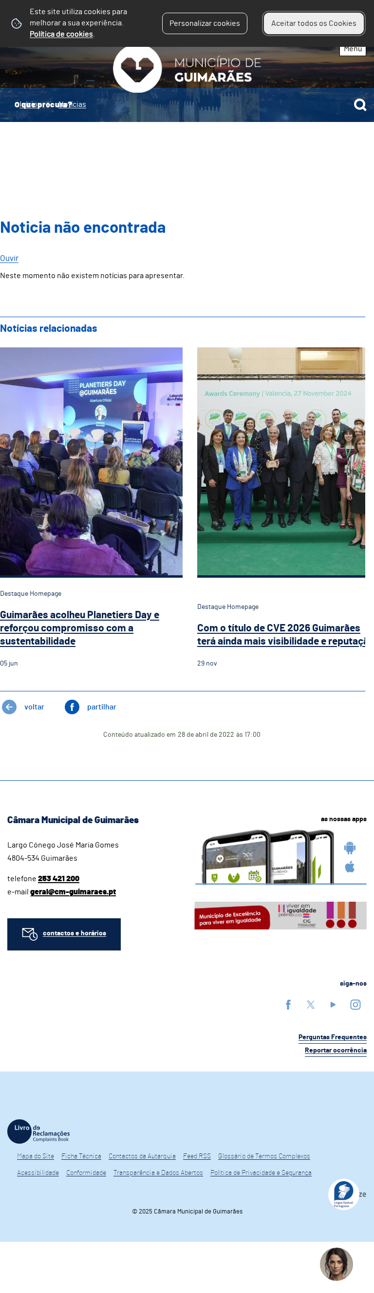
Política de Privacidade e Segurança (261, 1173)
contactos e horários (74, 933)
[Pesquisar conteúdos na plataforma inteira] (360, 105)
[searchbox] (187, 105)
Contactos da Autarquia (142, 1156)
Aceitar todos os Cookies (313, 23)
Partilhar (101, 707)
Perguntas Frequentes (333, 1037)
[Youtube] (333, 1004)
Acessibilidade (38, 1173)
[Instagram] (355, 1004)
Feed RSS (197, 1156)
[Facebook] (288, 1004)
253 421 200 (58, 879)
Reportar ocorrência (336, 1050)
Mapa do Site (35, 1156)
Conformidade (86, 1173)
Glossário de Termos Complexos (264, 1156)
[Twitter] (310, 1004)
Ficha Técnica (81, 1156)
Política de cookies (61, 34)
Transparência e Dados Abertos (158, 1173)
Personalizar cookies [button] (204, 23)
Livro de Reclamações (38, 1131)
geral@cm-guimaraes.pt (73, 892)
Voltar (34, 707)
